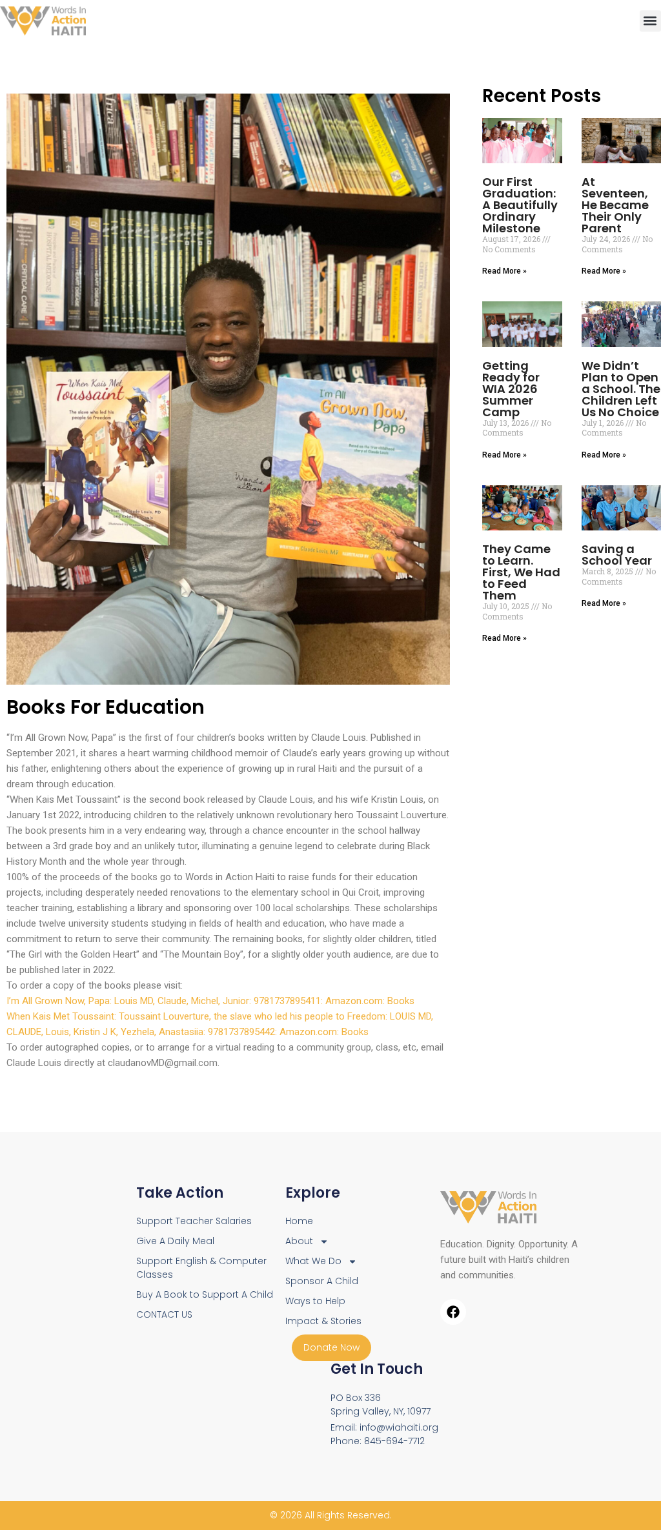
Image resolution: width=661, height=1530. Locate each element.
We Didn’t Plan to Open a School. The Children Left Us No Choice (621, 388)
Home (299, 1220)
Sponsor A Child (321, 1280)
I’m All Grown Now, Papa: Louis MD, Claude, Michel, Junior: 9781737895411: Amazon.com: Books (210, 1001)
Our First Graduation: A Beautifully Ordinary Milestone (520, 205)
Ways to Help (315, 1300)
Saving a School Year (617, 555)
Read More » (504, 271)
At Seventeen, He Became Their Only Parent (615, 205)
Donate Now (331, 1347)
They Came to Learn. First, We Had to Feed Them (521, 572)
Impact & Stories (323, 1320)
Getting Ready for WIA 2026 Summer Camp (511, 388)
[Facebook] (453, 1312)
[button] (650, 21)
